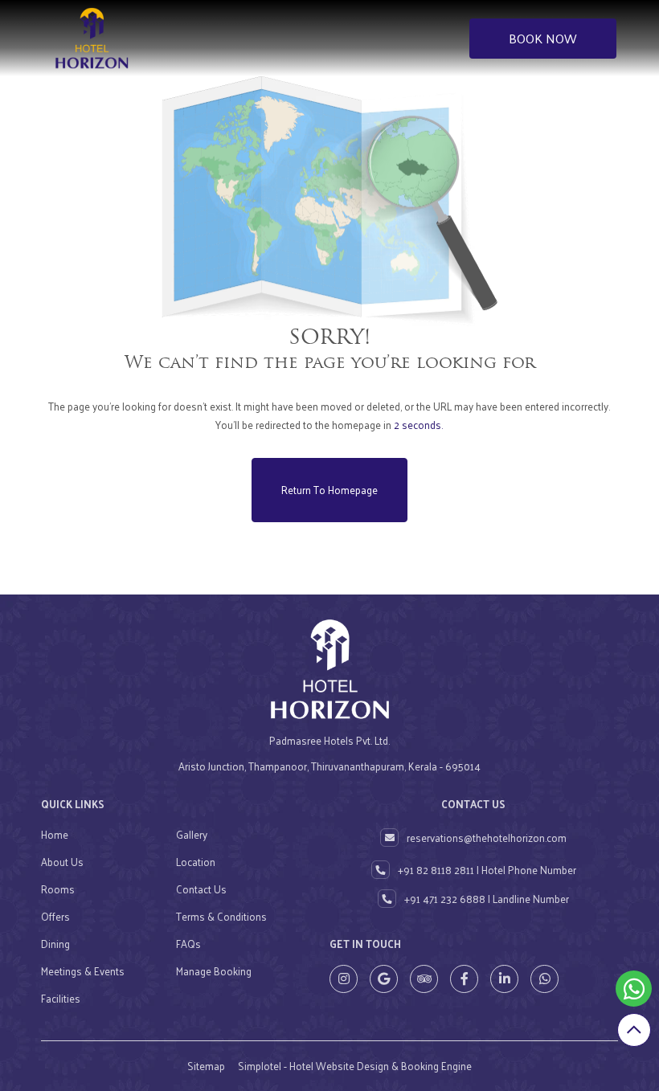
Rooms (58, 889)
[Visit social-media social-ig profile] (344, 979)
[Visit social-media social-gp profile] (384, 979)
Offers (55, 916)
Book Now (543, 38)
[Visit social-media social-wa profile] (544, 979)
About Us (62, 861)
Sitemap (206, 1065)
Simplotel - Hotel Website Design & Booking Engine (355, 1065)
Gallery (191, 834)
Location (195, 861)
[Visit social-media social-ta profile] (424, 979)
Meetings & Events (83, 971)
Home (54, 834)
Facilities (60, 998)
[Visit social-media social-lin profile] (504, 979)
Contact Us (201, 889)
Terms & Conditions (221, 916)
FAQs (188, 943)
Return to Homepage (329, 489)
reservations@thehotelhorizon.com (487, 837)
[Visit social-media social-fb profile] (464, 979)
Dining (55, 943)
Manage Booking (214, 971)
